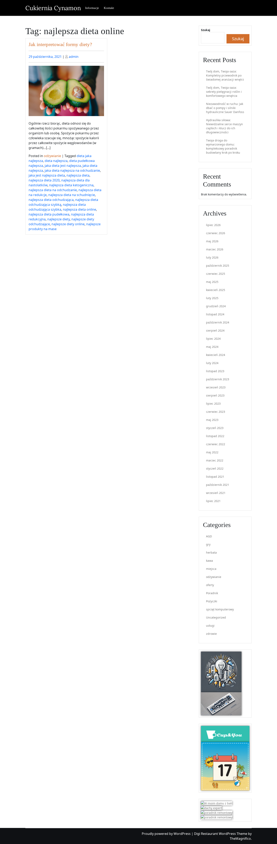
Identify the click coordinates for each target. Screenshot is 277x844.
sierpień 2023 (215, 395)
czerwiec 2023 (215, 412)
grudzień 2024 (216, 306)
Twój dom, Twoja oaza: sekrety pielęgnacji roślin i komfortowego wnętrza (224, 92)
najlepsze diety (58, 219)
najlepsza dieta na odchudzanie (53, 190)
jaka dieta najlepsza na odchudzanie (72, 170)
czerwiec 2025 (215, 274)
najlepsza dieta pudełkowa (49, 214)
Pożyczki (211, 601)
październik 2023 (217, 379)
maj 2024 (212, 347)
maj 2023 (212, 420)
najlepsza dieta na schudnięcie (71, 195)
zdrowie (211, 634)
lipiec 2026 (213, 225)
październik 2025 (217, 265)
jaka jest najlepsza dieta (47, 175)
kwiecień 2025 (215, 290)
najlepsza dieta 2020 (44, 180)
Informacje (92, 8)
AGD (209, 536)
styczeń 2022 (214, 468)
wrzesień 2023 (215, 387)
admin (73, 56)
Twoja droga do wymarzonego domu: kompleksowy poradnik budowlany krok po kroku (223, 146)
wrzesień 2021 (215, 493)
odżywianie (52, 156)
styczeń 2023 (214, 428)
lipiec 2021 (213, 501)
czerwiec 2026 (215, 233)
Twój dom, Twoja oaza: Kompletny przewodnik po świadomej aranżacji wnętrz (225, 75)
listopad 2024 (215, 314)
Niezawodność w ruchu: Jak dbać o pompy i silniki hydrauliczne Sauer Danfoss (225, 108)
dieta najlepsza (56, 160)
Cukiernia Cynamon (53, 8)
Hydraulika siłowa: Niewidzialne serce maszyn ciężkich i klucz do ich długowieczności (224, 126)
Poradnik (212, 593)
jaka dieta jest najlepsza (63, 165)
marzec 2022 (214, 460)
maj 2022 (212, 452)
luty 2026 (212, 257)
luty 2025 (212, 298)
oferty (210, 585)
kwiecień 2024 (215, 355)
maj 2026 (212, 241)
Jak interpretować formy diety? (60, 44)
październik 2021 (217, 485)
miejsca (211, 569)
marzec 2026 (214, 249)
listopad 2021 (215, 477)
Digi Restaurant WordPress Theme (221, 833)
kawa (209, 561)
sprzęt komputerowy (220, 609)
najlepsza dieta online (79, 209)
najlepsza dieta (78, 175)
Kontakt (109, 8)
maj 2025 (212, 282)
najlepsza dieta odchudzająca (51, 199)
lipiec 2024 (213, 339)
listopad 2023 (215, 371)
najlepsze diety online (68, 224)
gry (208, 544)
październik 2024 (217, 322)
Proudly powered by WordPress (166, 833)
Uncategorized (216, 617)
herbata (211, 552)
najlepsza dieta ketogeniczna (71, 185)
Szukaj (205, 30)
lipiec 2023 (213, 403)
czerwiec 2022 (215, 444)
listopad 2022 (215, 436)
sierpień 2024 (215, 330)
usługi (210, 625)
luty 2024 (212, 363)
